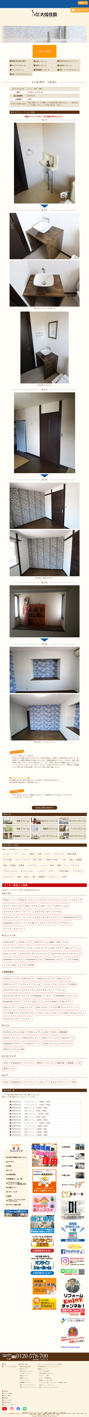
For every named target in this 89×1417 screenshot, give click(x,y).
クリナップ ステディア (71, 900)
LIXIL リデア (55, 948)
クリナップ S (50, 984)
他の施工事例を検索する (45, 808)
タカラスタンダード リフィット (17, 912)
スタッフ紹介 (7, 1395)
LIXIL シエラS (31, 906)
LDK (64, 860)
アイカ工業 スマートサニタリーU (18, 1013)
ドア (15, 854)
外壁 (64, 877)
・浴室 (47, 1375)
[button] (83, 3)
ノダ (79, 1063)
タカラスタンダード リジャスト (17, 1019)
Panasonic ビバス (34, 959)
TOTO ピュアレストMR (13, 1049)
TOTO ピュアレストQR (13, 1032)
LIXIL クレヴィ (9, 1007)
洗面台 (32, 854)
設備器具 (41, 877)
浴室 (40, 854)
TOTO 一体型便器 (59, 1032)
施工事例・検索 (23, 1364)
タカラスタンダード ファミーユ (51, 990)
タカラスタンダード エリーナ (16, 996)
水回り (26, 877)
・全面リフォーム (23, 1368)
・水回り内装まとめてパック (46, 1373)
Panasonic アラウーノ (13, 1044)
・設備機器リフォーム (24, 1382)
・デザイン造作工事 (43, 1371)
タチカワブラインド (59, 1082)
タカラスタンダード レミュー (48, 917)
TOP (4, 1364)
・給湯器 (45, 1380)
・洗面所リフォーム (23, 1378)
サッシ (66, 865)
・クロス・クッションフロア (50, 1387)
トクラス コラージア (47, 923)
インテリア (40, 871)
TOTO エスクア (10, 984)
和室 (52, 865)
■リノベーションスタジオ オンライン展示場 (50, 1364)
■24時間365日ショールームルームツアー (49, 1366)
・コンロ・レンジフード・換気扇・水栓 (52, 1382)
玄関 (59, 865)
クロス (47, 854)
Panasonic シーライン (42, 996)
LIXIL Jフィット (33, 1044)
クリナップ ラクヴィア (13, 948)
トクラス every (71, 959)
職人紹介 (5, 1398)
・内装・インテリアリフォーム (26, 1384)
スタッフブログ (7, 1400)
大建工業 (60, 1063)
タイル (75, 865)
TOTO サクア (28, 979)
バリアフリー (33, 865)
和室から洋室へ (53, 860)
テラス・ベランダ (22, 860)
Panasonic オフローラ (13, 959)
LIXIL (5, 1063)
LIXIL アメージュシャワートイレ (58, 1044)
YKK (73, 1082)
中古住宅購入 (64, 871)
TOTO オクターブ (45, 979)
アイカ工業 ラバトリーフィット (64, 1007)
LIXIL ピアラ (65, 1001)
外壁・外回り (38, 860)
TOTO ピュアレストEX (37, 1032)
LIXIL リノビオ (9, 954)
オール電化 (7, 860)
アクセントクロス (10, 871)
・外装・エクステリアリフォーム (27, 1387)
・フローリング (50, 1385)
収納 (19, 877)
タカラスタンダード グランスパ (34, 954)
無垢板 (70, 1063)
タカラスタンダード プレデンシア (66, 954)
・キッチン (41, 1375)
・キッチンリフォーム (24, 1373)
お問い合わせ (7, 1402)
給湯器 (13, 865)
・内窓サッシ (41, 1385)
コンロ (44, 865)
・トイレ (40, 1378)
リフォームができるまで (10, 1366)
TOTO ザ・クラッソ (27, 900)
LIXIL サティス (67, 1038)
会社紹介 (5, 1391)
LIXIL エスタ (41, 1007)
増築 (5, 865)
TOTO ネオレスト (30, 1038)
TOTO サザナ (9, 942)
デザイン (52, 871)
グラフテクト (65, 923)
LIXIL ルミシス (26, 1007)
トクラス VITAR (27, 965)
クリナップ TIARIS (67, 984)
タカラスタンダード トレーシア (17, 917)
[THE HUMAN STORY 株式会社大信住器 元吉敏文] (73, 1347)
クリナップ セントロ (12, 906)
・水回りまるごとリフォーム (26, 1371)
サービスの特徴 (7, 1393)
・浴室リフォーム (23, 1375)
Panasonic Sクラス (72, 917)
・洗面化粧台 (47, 1378)
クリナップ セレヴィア (37, 948)
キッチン (6, 854)
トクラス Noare (50, 1001)
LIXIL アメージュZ (50, 1038)
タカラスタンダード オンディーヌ (18, 990)
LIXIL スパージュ (72, 948)
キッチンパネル (27, 871)
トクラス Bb (28, 923)
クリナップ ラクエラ (49, 900)
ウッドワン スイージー (13, 929)
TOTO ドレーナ (63, 979)
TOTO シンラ (24, 942)
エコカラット (54, 877)
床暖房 (79, 860)
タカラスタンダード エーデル (48, 912)
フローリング (59, 854)
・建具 (40, 1387)
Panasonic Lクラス (11, 923)
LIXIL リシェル (61, 906)
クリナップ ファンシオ (31, 984)
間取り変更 (72, 854)
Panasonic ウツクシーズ (66, 996)
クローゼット (78, 871)
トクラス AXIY (9, 965)
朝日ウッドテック (45, 1063)
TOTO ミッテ (9, 900)
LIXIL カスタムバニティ (74, 1013)
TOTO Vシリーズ (10, 979)
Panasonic (16, 1063)
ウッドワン (29, 1063)
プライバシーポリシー (9, 1404)
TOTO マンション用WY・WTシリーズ (51, 942)
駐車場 (21, 865)
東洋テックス (9, 1069)
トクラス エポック (31, 1001)
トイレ (23, 854)
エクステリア (8, 877)
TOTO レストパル (11, 1038)
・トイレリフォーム (23, 1380)
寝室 (71, 860)
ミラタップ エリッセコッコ (48, 1013)
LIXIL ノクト (46, 906)
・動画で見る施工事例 (24, 1366)
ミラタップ (42, 1082)
